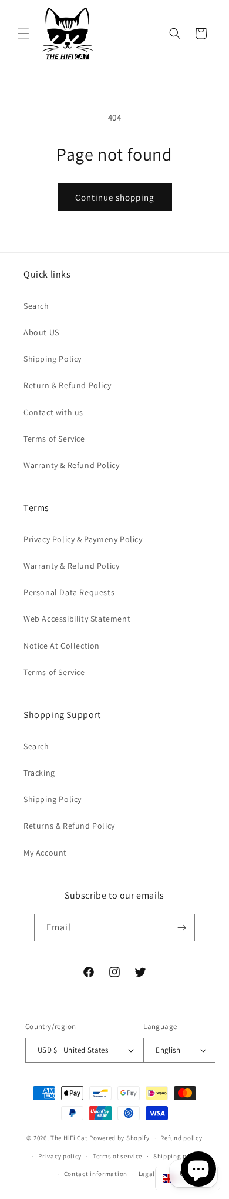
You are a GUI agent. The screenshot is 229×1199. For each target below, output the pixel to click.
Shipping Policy (52, 358)
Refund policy (181, 1138)
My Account (45, 852)
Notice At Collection (61, 645)
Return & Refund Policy (67, 385)
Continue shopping (114, 197)
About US (41, 332)
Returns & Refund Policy (69, 825)
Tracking (39, 772)
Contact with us (53, 412)
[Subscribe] (181, 927)
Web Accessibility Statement (76, 618)
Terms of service (117, 1156)
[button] (23, 33)
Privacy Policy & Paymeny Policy (83, 539)
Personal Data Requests (68, 592)
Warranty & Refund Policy (71, 465)
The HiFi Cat (68, 1138)
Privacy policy (60, 1156)
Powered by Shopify (119, 1138)
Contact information (95, 1174)
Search (36, 305)
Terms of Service (54, 438)
